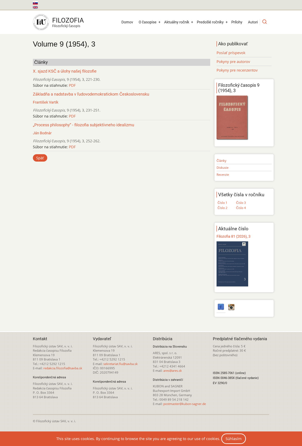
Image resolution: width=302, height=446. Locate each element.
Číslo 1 (222, 203)
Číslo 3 (241, 203)
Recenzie (223, 174)
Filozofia (68, 20)
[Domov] (41, 22)
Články (221, 161)
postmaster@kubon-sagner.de (184, 404)
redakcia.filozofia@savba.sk (62, 368)
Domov (127, 22)
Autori (253, 22)
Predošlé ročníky (210, 22)
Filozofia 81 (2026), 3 (233, 236)
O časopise (148, 22)
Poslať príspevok (231, 52)
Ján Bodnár (42, 133)
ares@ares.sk (172, 370)
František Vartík (45, 102)
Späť (40, 157)
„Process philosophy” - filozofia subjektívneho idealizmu (83, 125)
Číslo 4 (241, 208)
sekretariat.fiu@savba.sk (120, 364)
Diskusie (222, 167)
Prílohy (236, 22)
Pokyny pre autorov (233, 61)
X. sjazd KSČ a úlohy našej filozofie (65, 71)
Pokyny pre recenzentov (237, 70)
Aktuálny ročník (176, 22)
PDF (72, 85)
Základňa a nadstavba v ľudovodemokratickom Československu (91, 94)
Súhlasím (234, 438)
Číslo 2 (222, 208)
